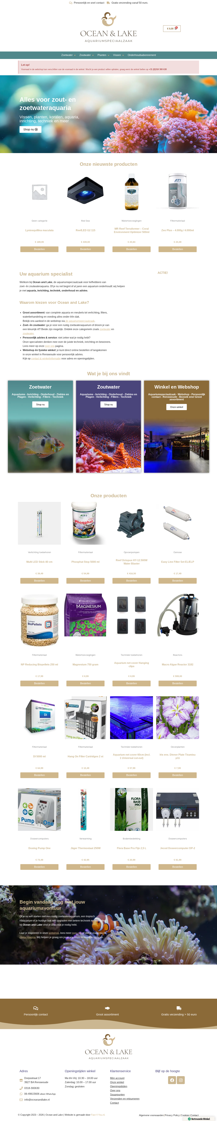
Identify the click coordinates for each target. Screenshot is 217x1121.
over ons (50, 346)
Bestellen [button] (39, 249)
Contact (114, 1103)
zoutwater (28, 333)
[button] (69, 55)
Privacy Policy (172, 1115)
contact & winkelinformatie (46, 358)
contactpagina (27, 937)
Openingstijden (118, 1086)
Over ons (115, 1090)
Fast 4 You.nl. (98, 1114)
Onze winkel (117, 1082)
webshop (54, 933)
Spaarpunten (117, 1094)
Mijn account (117, 1078)
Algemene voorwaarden (151, 1115)
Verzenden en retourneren (124, 1098)
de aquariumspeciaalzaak (80, 321)
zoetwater (105, 329)
